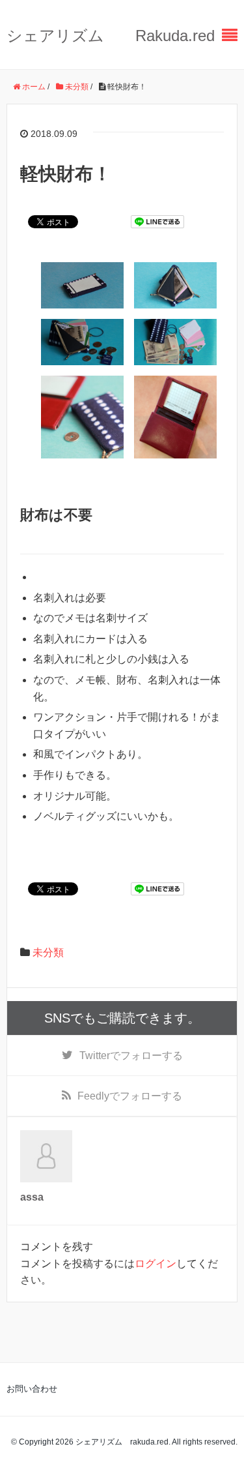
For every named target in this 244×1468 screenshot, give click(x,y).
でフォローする (131, 1055)
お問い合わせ (32, 1389)
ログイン (155, 1263)
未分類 (48, 952)
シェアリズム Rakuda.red (111, 35)
